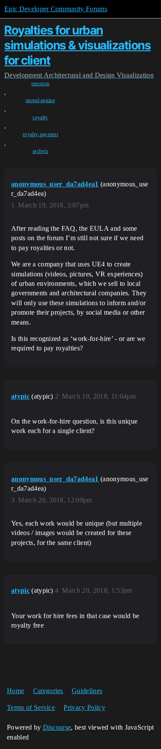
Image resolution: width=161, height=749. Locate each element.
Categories (48, 690)
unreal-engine (40, 100)
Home (15, 690)
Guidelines (87, 690)
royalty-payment (40, 134)
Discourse (57, 727)
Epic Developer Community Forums (55, 8)
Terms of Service (31, 707)
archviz (40, 151)
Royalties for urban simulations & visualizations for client (77, 45)
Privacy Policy (84, 707)
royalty (40, 118)
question (40, 83)
